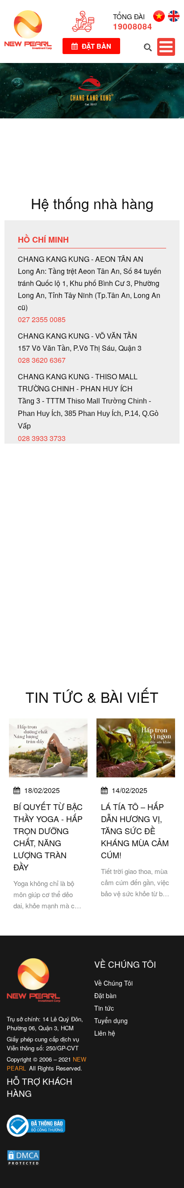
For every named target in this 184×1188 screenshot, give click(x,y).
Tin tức (104, 1007)
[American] (172, 19)
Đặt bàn (95, 46)
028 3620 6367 (42, 360)
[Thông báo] (36, 1143)
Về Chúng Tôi (113, 982)
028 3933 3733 (42, 438)
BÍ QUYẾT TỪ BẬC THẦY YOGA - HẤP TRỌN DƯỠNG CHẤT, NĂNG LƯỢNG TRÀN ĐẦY (48, 837)
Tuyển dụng (111, 1020)
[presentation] (17, 816)
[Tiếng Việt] (157, 19)
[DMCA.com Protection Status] (23, 1160)
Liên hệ (104, 1032)
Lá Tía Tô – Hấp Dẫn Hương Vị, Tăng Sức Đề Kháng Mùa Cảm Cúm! (135, 831)
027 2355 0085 (42, 319)
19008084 (132, 26)
